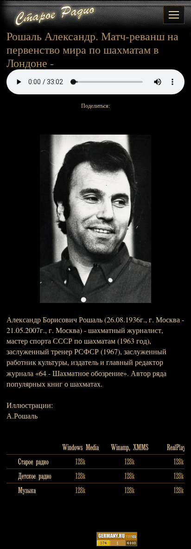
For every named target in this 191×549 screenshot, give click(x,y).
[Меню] (174, 15)
